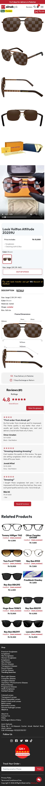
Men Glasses (6, 662)
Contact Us (5, 716)
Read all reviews (22, 504)
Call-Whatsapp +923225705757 (13, 730)
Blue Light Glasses (8, 676)
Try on (41, 11)
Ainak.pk (34, 783)
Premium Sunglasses (9, 651)
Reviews (29, 7)
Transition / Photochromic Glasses (14, 683)
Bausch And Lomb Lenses (11, 701)
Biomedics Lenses (8, 705)
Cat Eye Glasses (7, 670)
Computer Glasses (8, 678)
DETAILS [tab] (20, 290)
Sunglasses (5, 654)
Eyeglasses (5, 660)
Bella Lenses (6, 703)
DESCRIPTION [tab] (7, 290)
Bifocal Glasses (7, 685)
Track (39, 769)
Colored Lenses (7, 695)
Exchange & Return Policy (11, 720)
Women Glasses (7, 664)
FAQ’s (3, 718)
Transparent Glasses (9, 666)
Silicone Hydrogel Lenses (11, 707)
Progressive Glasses (9, 687)
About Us (4, 714)
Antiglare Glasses (8, 680)
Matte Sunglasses (8, 689)
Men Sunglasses (7, 656)
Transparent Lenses (9, 697)
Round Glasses (7, 668)
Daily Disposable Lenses (10, 699)
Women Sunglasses (8, 658)
